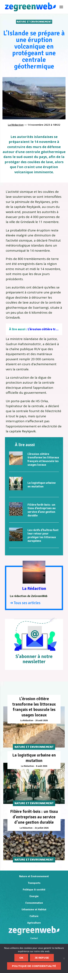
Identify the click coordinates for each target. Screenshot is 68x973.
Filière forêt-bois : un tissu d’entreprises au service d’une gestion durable (42, 510)
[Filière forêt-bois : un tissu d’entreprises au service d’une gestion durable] (16, 509)
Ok (21, 957)
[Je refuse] (64, 958)
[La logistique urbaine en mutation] (16, 483)
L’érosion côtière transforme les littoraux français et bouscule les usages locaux (43, 459)
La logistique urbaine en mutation (42, 484)
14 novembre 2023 (39, 124)
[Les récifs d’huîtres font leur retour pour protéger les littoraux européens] (16, 534)
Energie (34, 896)
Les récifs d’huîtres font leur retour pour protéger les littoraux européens (43, 535)
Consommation (34, 903)
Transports (34, 883)
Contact (34, 938)
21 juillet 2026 (42, 828)
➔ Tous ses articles (25, 602)
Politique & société (34, 889)
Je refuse (42, 957)
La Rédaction (16, 124)
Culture (34, 916)
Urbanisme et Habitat (34, 909)
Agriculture (34, 922)
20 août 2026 (41, 720)
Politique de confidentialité (34, 966)
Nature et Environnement (34, 21)
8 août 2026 (41, 766)
